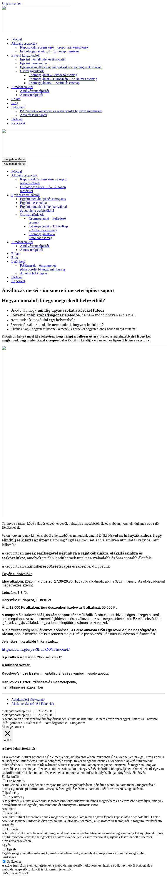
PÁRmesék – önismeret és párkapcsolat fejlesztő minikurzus (61, 111)
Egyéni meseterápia (33, 63)
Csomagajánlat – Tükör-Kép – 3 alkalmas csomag (63, 79)
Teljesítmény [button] (10, 793)
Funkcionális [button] (10, 776)
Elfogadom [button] (77, 723)
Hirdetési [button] (8, 825)
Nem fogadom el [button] (56, 723)
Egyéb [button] (6, 845)
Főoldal (16, 39)
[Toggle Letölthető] (78, 262)
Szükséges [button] (9, 857)
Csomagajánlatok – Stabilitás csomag (54, 83)
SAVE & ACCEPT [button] (15, 873)
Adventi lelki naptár (33, 115)
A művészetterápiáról (34, 91)
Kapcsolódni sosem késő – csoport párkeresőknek (54, 47)
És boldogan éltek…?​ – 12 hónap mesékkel (50, 51)
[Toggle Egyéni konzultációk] (78, 195)
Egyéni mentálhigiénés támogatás (43, 59)
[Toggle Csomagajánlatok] (78, 215)
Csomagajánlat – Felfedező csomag (53, 75)
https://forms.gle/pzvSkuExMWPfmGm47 (36, 649)
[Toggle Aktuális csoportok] (78, 175)
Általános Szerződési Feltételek (32, 704)
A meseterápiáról (31, 95)
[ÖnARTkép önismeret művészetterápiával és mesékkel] (36, 32)
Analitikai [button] (8, 809)
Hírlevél (16, 119)
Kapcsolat (18, 123)
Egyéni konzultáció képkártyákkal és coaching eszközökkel (61, 67)
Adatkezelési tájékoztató (28, 699)
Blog (14, 103)
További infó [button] (32, 723)
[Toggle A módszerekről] (78, 242)
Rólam (15, 99)
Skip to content (12, 3)
